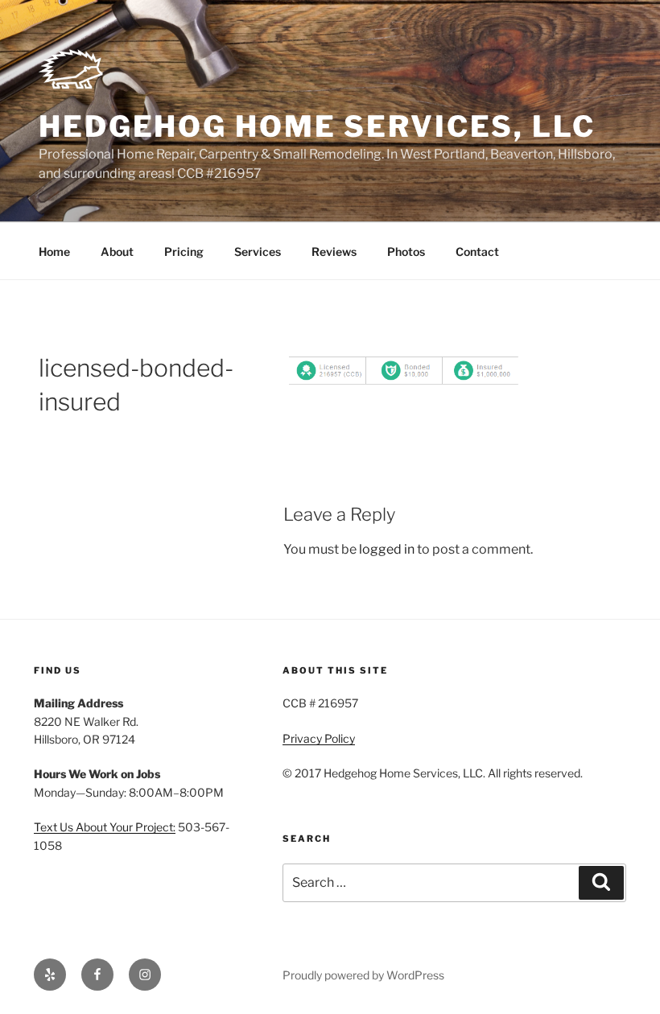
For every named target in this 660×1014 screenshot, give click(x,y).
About (117, 251)
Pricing (184, 251)
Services (257, 251)
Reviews (334, 251)
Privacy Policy (319, 738)
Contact (477, 251)
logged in (387, 549)
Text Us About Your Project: (104, 827)
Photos (406, 251)
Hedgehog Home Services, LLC (317, 126)
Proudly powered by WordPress (363, 975)
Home (54, 251)
